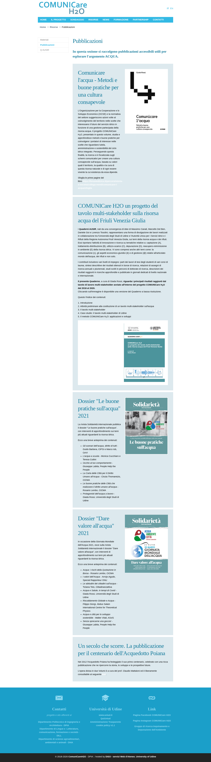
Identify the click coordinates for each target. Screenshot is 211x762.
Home (43, 19)
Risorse (93, 19)
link (104, 674)
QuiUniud (106, 718)
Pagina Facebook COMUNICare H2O (152, 715)
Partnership (140, 19)
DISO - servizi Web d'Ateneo (120, 756)
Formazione (121, 19)
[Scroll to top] (205, 756)
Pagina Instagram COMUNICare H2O (152, 721)
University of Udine (146, 756)
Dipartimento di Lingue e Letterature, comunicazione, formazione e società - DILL (59, 732)
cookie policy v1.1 (105, 725)
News (106, 19)
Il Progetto (58, 19)
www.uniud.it (105, 715)
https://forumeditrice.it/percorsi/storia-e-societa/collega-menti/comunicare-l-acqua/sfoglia (100, 184)
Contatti (158, 19)
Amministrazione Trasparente (105, 722)
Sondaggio (77, 19)
